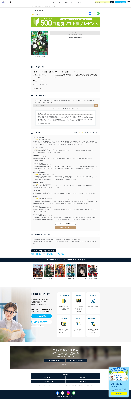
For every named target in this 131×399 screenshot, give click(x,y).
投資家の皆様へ (82, 385)
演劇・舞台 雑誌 (45, 6)
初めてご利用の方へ (41, 322)
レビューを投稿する (64, 227)
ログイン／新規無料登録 (120, 2)
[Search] (112, 2)
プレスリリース (48, 381)
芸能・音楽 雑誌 (38, 6)
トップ (32, 6)
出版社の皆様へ (74, 385)
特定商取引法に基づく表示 (59, 385)
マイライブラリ (59, 2)
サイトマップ (89, 385)
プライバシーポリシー (48, 385)
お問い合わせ (82, 381)
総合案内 (65, 374)
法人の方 (79, 2)
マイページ (52, 2)
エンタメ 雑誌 (59, 254)
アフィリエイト (48, 377)
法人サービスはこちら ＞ (37, 325)
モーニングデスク (44, 84)
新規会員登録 (42, 316)
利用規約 (40, 385)
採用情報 (82, 377)
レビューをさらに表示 (66, 223)
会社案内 (68, 385)
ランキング (73, 2)
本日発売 (66, 2)
